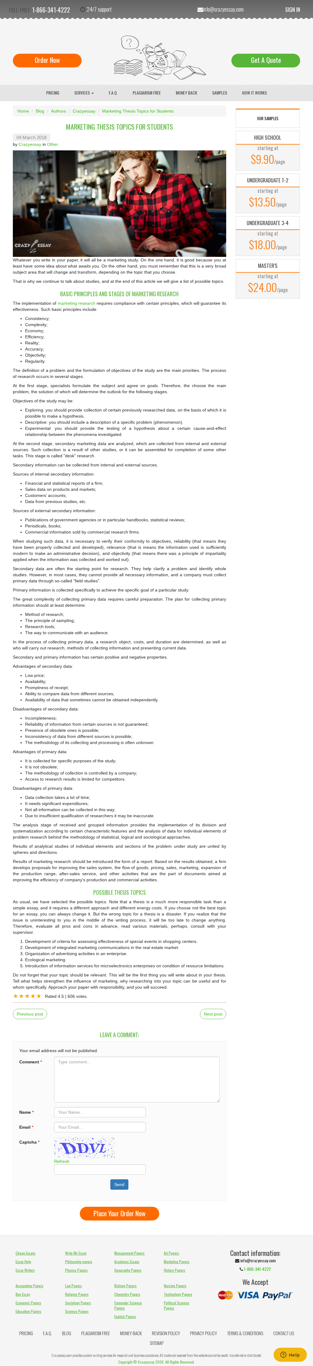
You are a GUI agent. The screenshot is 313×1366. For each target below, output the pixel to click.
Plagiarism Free (147, 92)
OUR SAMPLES (267, 118)
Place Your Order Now (119, 1213)
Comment (30, 1061)
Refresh (61, 1161)
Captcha (29, 1142)
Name (26, 1112)
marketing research (76, 303)
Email (26, 1127)
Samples (219, 92)
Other (52, 144)
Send (119, 1184)
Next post (213, 1014)
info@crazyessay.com (223, 9)
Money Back (186, 92)
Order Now (47, 60)
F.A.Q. (113, 92)
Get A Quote (266, 60)
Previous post (30, 1014)
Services (82, 92)
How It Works (254, 92)
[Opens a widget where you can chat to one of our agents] (290, 1355)
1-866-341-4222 (51, 9)
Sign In (292, 9)
